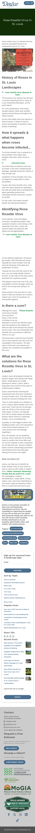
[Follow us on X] (14, 814)
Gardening (24, 542)
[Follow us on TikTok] (17, 820)
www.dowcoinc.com (13, 727)
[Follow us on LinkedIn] (26, 814)
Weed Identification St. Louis (15, 628)
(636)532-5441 (11, 724)
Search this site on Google (14, 689)
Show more (8, 602)
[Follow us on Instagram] (20, 814)
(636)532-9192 (11, 721)
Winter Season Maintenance (14, 598)
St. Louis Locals (16, 528)
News (5, 542)
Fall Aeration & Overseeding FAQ (16, 614)
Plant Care (13, 542)
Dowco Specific (24, 538)
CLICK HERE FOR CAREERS (13, 730)
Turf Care (7, 592)
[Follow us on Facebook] (8, 814)
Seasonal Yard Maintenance (13, 533)
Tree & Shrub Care (9, 538)
